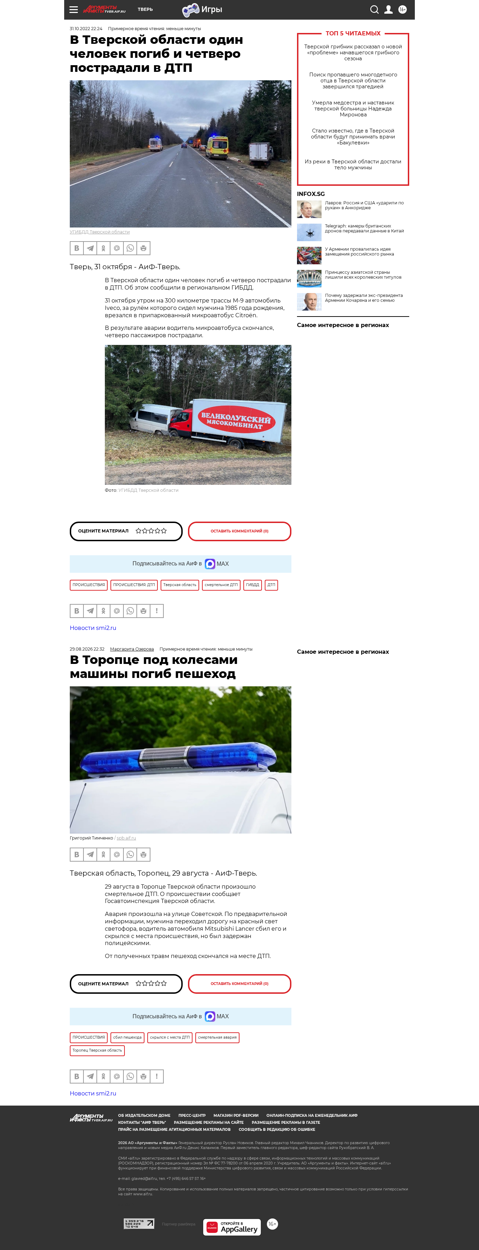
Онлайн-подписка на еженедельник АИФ (312, 1115)
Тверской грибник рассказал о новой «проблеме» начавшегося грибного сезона (353, 53)
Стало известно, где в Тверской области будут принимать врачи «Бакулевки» (353, 137)
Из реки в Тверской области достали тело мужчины (353, 165)
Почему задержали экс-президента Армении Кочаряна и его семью (364, 298)
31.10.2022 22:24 (86, 28)
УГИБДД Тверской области (100, 232)
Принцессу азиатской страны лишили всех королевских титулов (363, 275)
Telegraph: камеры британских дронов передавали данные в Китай (364, 228)
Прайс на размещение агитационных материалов (174, 1129)
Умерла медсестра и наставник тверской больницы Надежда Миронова (353, 109)
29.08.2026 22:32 (87, 649)
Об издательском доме (144, 1115)
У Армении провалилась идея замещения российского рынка (359, 252)
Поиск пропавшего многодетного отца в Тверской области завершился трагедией (353, 81)
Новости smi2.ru (93, 628)
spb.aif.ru (126, 838)
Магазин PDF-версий (236, 1115)
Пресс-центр (191, 1115)
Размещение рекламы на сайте (209, 1122)
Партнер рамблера (178, 1224)
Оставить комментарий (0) (240, 531)
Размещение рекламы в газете (286, 1122)
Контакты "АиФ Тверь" (142, 1122)
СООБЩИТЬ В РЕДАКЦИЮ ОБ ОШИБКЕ (277, 1129)
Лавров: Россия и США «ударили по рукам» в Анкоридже (364, 205)
